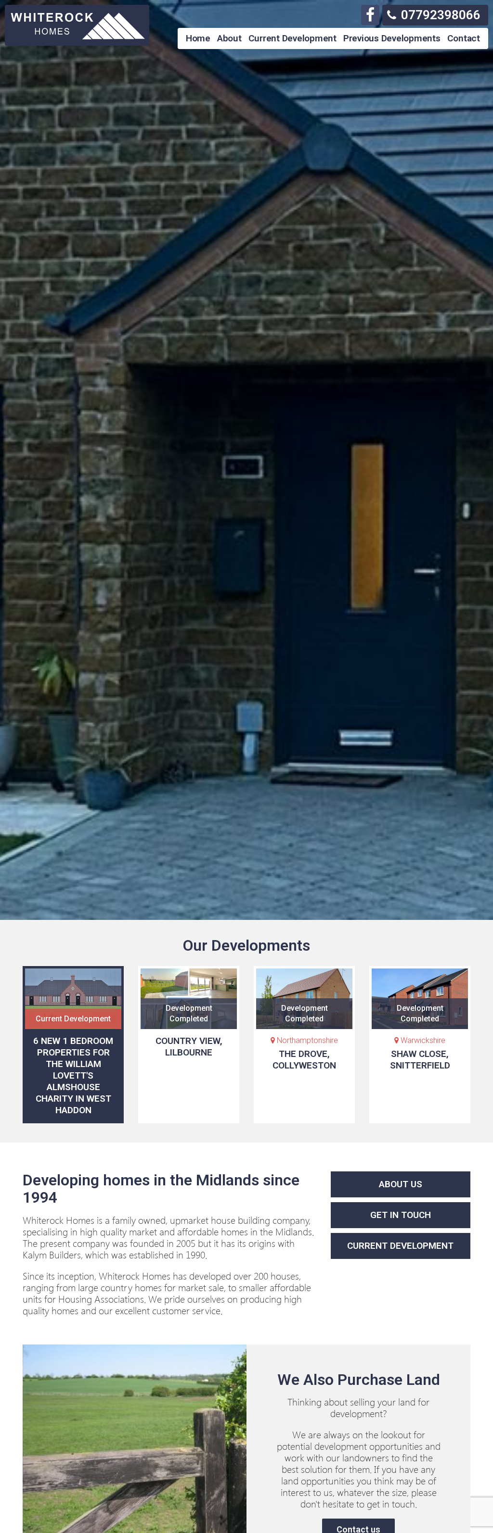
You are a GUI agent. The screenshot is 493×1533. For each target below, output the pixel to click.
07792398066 (440, 15)
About (229, 38)
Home (198, 38)
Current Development (292, 38)
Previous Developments (392, 38)
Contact (463, 38)
